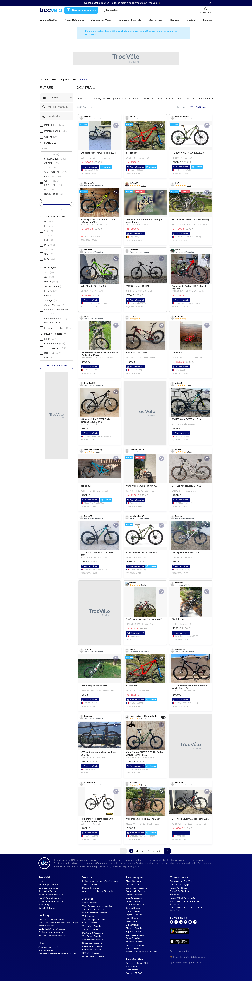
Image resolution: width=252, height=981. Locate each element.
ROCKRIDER (53, 194)
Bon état (52, 352)
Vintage (50, 300)
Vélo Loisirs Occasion (92, 926)
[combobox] (56, 116)
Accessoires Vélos (101, 20)
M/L (49, 240)
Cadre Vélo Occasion (91, 949)
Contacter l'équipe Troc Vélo (51, 901)
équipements (136, 3)
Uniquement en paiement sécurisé (59, 320)
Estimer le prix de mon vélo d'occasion (100, 881)
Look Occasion (133, 918)
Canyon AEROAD (134, 973)
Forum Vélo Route (178, 888)
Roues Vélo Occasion (92, 943)
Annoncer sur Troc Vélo (49, 947)
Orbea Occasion (133, 924)
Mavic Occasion (133, 921)
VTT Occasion (88, 916)
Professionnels (56, 130)
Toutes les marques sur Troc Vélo (141, 951)
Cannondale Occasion (136, 891)
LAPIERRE (53, 185)
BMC (49, 189)
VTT (50, 272)
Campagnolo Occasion (136, 888)
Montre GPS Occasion (92, 932)
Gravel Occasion (89, 922)
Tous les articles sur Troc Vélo (52, 919)
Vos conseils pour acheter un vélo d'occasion (185, 902)
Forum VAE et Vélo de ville (182, 898)
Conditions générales (48, 888)
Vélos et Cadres (48, 20)
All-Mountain (54, 286)
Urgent (51, 136)
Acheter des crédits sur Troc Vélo (97, 891)
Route (51, 281)
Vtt (74, 79)
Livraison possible (57, 328)
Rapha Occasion (133, 931)
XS (48, 249)
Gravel (50, 295)
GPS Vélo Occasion (91, 953)
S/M (49, 254)
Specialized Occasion (135, 945)
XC (49, 277)
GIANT (51, 180)
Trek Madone (132, 966)
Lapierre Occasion (134, 914)
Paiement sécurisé (90, 888)
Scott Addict (132, 969)
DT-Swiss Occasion (135, 904)
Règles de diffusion (47, 891)
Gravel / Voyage (54, 305)
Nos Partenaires (45, 950)
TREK (50, 167)
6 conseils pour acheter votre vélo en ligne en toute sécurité (58, 924)
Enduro (51, 291)
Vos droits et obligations (49, 898)
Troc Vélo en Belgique (180, 884)
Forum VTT (175, 894)
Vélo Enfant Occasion (92, 936)
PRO (49, 244)
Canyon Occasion (134, 894)
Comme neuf (54, 343)
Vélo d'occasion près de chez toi (97, 906)
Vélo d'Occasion (89, 902)
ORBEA (52, 163)
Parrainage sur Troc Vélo (181, 881)
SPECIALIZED (55, 159)
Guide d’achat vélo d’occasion (51, 929)
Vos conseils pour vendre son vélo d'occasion (186, 909)
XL (49, 235)
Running (174, 20)
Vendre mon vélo (90, 884)
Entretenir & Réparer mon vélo (52, 935)
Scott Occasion (133, 938)
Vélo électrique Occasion (93, 919)
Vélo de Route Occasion (93, 909)
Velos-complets (60, 79)
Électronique (156, 20)
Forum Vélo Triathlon (179, 891)
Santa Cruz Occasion (135, 935)
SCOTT (51, 154)
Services (207, 20)
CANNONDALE (56, 172)
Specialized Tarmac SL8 (137, 963)
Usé (49, 357)
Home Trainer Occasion (93, 956)
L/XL (49, 258)
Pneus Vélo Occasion (92, 946)
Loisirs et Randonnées (58, 309)
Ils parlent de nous (47, 908)
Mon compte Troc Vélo (48, 884)
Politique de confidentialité (50, 894)
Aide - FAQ (43, 904)
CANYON (53, 176)
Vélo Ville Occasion (91, 929)
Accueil (44, 79)
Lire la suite (204, 98)
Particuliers (54, 124)
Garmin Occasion (134, 908)
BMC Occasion (132, 884)
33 (158, 850)
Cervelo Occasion (134, 898)
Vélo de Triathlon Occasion (94, 912)
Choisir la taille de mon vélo (51, 932)
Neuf (50, 338)
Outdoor (191, 20)
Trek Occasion (132, 948)
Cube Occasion (133, 901)
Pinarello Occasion (134, 928)
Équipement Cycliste (130, 20)
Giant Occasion (133, 911)
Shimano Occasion (134, 941)
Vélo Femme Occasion (92, 939)
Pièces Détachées (74, 20)
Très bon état (55, 348)
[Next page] (167, 851)
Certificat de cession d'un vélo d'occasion (57, 953)
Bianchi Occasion (133, 881)
